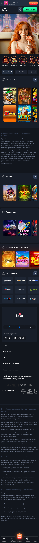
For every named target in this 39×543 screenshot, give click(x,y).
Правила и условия (10, 370)
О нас (5, 345)
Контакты (7, 351)
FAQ (4, 358)
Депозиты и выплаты (11, 364)
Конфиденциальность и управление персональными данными (17, 377)
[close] (2, 3)
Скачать (33, 3)
